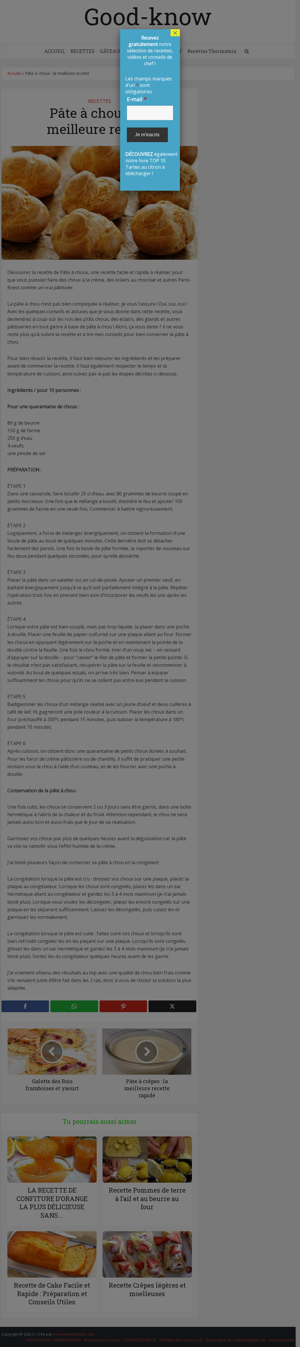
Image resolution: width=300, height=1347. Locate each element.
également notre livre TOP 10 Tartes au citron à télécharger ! (150, 106)
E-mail (137, 99)
